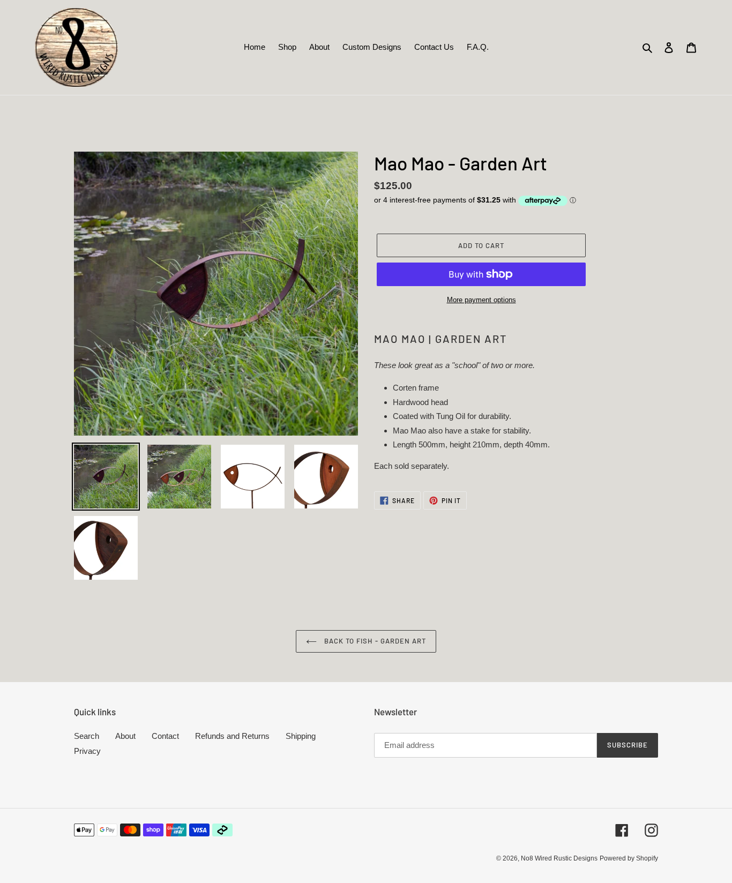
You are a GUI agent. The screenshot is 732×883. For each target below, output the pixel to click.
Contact (165, 735)
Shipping (301, 735)
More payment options (481, 300)
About (125, 735)
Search (86, 735)
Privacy (87, 750)
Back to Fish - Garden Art (374, 641)
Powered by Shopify (629, 858)
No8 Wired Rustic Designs (559, 858)
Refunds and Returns (232, 735)
